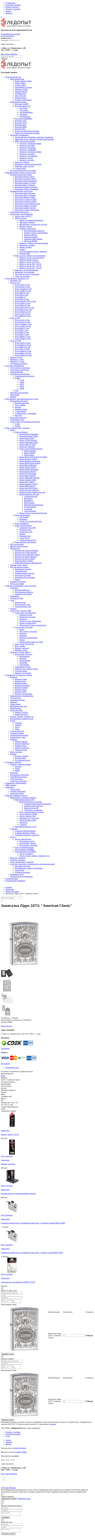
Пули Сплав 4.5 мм (22, 314)
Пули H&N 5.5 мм (22, 328)
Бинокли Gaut (20, 681)
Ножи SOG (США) (27, 482)
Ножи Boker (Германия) (28, 434)
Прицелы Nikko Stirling (33, 239)
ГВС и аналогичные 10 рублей (31, 812)
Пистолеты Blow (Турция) (25, 195)
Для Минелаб (24, 116)
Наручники (14, 395)
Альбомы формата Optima (25, 833)
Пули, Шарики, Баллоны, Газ (17, 278)
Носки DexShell (16, 710)
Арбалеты (14, 588)
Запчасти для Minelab (27, 150)
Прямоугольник (21, 409)
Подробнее (5, 1048)
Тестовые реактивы (22, 872)
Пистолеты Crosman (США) (26, 200)
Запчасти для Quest (27, 154)
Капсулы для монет (17, 858)
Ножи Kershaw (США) (28, 459)
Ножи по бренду (21, 432)
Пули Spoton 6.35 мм (23, 351)
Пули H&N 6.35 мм (22, 347)
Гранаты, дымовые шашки (20, 764)
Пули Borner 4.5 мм (22, 287)
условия (52, 1424)
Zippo (3, 1076)
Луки (12, 600)
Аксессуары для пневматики (21, 214)
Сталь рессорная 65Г (27, 540)
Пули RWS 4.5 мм (22, 299)
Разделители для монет (28, 845)
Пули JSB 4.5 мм (21, 295)
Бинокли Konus (21, 683)
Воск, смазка (20, 646)
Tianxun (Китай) (21, 92)
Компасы (13, 702)
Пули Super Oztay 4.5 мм (24, 307)
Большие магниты (22, 403)
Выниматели (24, 656)
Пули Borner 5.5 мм (22, 322)
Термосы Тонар (21, 750)
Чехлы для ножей (17, 584)
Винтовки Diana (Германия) (26, 181)
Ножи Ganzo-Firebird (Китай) (30, 449)
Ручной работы (30, 507)
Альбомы (14, 829)
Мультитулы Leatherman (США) (27, 555)
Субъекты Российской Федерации (37, 804)
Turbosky (18, 725)
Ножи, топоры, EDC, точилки (17, 428)
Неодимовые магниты (19, 401)
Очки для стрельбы (22, 276)
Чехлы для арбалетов (27, 623)
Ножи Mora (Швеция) (28, 465)
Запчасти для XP (26, 158)
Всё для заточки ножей (19, 567)
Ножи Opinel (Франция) (28, 469)
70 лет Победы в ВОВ (28, 814)
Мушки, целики (25, 227)
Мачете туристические (19, 546)
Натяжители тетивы (27, 617)
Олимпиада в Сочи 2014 (29, 818)
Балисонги (28, 499)
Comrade (18, 723)
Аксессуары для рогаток (24, 644)
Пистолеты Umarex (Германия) (27, 210)
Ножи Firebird (29, 453)
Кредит (8, 1444)
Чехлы (22, 640)
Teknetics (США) (21, 89)
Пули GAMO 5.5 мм (23, 326)
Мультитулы (15, 548)
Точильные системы (23, 575)
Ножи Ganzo (29, 455)
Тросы (17, 426)
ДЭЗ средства (15, 698)
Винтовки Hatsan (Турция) (25, 183)
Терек (17, 729)
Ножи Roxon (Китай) (27, 472)
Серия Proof (19, 870)
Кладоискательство (13, 77)
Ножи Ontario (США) (27, 467)
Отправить (5, 1517)
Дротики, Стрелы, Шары (20, 652)
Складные (28, 509)
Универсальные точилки (24, 573)
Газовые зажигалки (17, 791)
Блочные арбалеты (22, 590)
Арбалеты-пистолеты (23, 594)
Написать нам (6, 1026)
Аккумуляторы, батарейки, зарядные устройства (34, 137)
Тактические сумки (18, 737)
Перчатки (14, 773)
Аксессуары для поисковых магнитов (25, 422)
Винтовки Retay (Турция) (25, 185)
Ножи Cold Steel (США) (28, 442)
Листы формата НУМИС (25, 849)
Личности (23, 822)
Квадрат (18, 407)
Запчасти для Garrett (27, 148)
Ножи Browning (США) (28, 436)
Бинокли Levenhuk (22, 685)
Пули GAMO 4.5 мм (23, 291)
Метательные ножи (22, 515)
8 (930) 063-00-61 (7, 36)
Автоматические (30, 496)
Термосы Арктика (22, 748)
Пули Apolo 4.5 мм (22, 285)
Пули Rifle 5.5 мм (22, 332)
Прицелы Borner (30, 235)
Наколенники (15, 708)
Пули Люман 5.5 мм (23, 339)
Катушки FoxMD (21, 104)
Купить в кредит (12, 7)
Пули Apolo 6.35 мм (23, 343)
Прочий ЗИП (24, 254)
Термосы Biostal (21, 742)
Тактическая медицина (19, 735)
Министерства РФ (31, 808)
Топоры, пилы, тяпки (18, 565)
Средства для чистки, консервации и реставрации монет (32, 864)
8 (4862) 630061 (21, 1452)
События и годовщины (33, 810)
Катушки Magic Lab (22, 106)
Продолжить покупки (9, 1499)
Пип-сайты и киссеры (28, 631)
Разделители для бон (27, 843)
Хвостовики (24, 665)
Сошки (22, 249)
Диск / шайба (20, 405)
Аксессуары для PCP (23, 216)
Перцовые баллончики (19, 393)
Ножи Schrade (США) (28, 480)
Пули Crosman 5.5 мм (23, 324)
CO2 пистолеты (16, 779)
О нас (8, 1436)
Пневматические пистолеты (21, 191)
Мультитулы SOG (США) (25, 559)
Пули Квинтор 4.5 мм (23, 310)
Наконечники (24, 661)
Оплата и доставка (13, 9)
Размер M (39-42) (21, 715)
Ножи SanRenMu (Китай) (29, 478)
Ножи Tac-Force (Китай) (29, 490)
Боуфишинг (14, 596)
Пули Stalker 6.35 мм (23, 353)
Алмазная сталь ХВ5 (27, 528)
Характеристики (12, 1068)
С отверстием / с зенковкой (25, 413)
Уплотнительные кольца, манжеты (33, 251)
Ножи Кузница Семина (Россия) (32, 492)
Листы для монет (26, 854)
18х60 (21, 388)
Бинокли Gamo (21, 679)
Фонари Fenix (20, 758)
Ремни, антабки (25, 247)
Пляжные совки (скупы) (24, 166)
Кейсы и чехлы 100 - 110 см (30, 264)
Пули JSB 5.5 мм (21, 330)
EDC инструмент (17, 544)
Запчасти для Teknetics (28, 156)
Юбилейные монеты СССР (25, 827)
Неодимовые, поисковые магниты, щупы (22, 399)
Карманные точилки (23, 569)
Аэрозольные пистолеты (24, 376)
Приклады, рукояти (27, 245)
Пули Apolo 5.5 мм (22, 320)
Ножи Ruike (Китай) (27, 476)
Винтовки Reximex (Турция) (26, 187)
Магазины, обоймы (27, 222)
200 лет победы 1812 (27, 816)
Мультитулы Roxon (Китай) (26, 557)
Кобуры (13, 397)
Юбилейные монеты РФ (24, 800)
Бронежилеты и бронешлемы (21, 696)
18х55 (21, 386)
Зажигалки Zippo (17, 793)
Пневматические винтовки (21, 175)
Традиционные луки (23, 607)
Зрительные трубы (17, 700)
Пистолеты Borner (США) (25, 197)
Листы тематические (23, 839)
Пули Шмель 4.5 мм (23, 316)
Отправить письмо (8, 1534)
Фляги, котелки (16, 752)
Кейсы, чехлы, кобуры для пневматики (30, 256)
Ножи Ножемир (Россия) (29, 494)
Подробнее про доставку (11, 34)
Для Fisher (23, 108)
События (23, 825)
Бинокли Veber (21, 692)
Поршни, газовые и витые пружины (33, 243)
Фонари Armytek (21, 756)
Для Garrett (23, 110)
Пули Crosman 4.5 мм (23, 289)
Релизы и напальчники (28, 638)
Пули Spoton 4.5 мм (22, 303)
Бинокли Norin (21, 690)
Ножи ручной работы (23, 526)
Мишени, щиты (21, 650)
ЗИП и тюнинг (21, 218)
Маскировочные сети (18, 706)
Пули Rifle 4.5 (20, 297)
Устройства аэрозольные (20, 374)
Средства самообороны (15, 366)
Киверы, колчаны (22, 648)
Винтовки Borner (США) (25, 177)
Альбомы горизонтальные (25, 831)
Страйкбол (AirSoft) (13, 762)
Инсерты (23, 658)
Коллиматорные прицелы (34, 231)
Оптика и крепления (27, 229)
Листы (12, 837)
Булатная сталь (25, 530)
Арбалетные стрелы (23, 667)
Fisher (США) (20, 83)
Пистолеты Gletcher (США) (25, 202)
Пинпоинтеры (20, 98)
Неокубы (18, 415)
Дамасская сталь (25, 532)
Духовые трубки (16, 598)
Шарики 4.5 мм (16, 357)
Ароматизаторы (12, 879)
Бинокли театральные (23, 694)
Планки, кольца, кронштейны (36, 233)
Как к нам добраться (9, 54)
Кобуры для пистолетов (28, 260)
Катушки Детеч (21, 123)
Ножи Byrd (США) (26, 438)
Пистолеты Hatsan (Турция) (26, 206)
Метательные (29, 503)
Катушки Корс (20, 125)
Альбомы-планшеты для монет (27, 835)
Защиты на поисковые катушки (27, 133)
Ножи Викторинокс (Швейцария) (28, 563)
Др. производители (22, 760)
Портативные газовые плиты (21, 719)
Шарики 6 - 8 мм (16, 359)
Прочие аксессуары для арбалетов (32, 625)
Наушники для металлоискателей (28, 164)
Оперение (23, 663)
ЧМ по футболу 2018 (27, 820)
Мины (17, 771)
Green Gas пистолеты (18, 781)
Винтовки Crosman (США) (25, 179)
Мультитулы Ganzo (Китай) (25, 553)
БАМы (17, 378)
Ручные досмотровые (23, 100)
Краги (21, 629)
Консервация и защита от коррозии (29, 868)
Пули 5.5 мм (15, 318)
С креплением (20, 411)
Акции (8, 11)
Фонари (13, 754)
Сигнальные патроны (18, 364)
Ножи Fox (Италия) (27, 447)
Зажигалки (10, 787)
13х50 (21, 380)
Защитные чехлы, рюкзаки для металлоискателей (34, 139)
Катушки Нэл (20, 129)
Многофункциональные (33, 505)
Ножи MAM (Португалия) (29, 463)
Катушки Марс (21, 127)
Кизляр (22, 534)
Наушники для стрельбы (24, 272)
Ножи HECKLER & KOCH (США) (33, 457)
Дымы (17, 768)
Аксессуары (15, 789)
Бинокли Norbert (21, 688)
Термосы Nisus (20, 746)
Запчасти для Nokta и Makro (30, 152)
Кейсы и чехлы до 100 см (29, 262)
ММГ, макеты (11, 785)
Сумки (17, 424)
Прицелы (23, 619)
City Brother (24, 517)
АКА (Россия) (20, 96)
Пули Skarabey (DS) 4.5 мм (25, 301)
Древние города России (33, 806)
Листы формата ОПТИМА (25, 852)
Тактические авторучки (19, 370)
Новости (9, 13)
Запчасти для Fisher (27, 146)
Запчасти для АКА (26, 160)
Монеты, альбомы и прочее (16, 795)
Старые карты (20, 168)
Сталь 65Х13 (24, 538)
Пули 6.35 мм (15, 341)
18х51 (21, 384)
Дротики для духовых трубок (26, 669)
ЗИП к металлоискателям (25, 141)
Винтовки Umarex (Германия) (26, 189)
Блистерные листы (26, 841)
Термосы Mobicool (22, 744)
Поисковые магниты (18, 418)
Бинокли (13, 677)
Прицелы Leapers (31, 237)
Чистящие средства (22, 866)
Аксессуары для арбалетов (25, 613)
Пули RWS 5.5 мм (22, 334)
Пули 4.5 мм (15, 283)
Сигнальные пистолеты (19, 212)
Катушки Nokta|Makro (23, 119)
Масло (17, 580)
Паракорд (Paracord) (18, 582)
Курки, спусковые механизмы (31, 220)
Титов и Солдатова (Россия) (30, 521)
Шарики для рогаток (23, 673)
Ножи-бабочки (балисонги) (25, 542)
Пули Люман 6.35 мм (23, 355)
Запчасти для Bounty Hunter (30, 143)
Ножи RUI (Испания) (27, 474)
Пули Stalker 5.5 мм (22, 337)
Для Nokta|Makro (26, 112)
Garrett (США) (20, 85)
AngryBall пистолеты (18, 777)
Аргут (17, 727)
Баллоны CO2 (15, 280)
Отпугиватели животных (20, 368)
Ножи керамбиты (22, 523)
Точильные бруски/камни (25, 577)
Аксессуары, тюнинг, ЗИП (20, 611)
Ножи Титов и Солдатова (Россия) (33, 513)
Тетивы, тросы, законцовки (30, 621)
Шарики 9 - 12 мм (17, 361)
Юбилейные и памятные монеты (23, 798)
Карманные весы (17, 874)
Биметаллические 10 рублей (30, 802)
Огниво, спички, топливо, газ (22, 717)
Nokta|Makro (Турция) (23, 87)
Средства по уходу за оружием (27, 274)
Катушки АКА (21, 121)
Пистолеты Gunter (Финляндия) (27, 204)
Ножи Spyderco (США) (28, 484)
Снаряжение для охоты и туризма (19, 675)
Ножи (12, 430)
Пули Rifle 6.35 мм (22, 349)
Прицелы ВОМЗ (30, 241)
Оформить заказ (7, 1354)
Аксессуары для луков (23, 627)
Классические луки (22, 604)
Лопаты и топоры (22, 162)
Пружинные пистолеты (19, 775)
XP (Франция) (20, 94)
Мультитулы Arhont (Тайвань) (26, 550)
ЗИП (17, 391)
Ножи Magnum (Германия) (29, 461)
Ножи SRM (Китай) (27, 486)
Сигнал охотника (17, 731)
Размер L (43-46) (21, 712)
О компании (10, 3)
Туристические (30, 511)
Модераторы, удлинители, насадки (33, 224)
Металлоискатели (17, 79)
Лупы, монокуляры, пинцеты (21, 862)
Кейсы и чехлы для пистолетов (31, 258)
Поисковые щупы (17, 420)
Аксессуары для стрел (23, 654)
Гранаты (18, 766)
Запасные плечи (25, 615)
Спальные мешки (17, 733)
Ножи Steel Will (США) (28, 488)
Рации (12, 721)
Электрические (21, 571)
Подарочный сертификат (15, 881)
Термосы (13, 739)
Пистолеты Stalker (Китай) (25, 208)
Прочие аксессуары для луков (31, 642)
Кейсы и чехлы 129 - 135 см (30, 268)
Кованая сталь (25, 536)
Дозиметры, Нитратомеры (16, 783)
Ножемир (23, 519)
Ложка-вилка (15, 704)
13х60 (21, 382)
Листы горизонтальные (24, 847)
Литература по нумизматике (21, 876)
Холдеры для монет (18, 860)
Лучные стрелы (21, 671)
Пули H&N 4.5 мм (22, 293)
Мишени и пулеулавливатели (26, 270)
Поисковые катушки (18, 102)
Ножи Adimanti (30, 451)
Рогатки (13, 609)
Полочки (23, 634)
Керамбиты (28, 501)
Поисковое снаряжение (19, 135)
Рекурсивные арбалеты (24, 592)
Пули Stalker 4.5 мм (22, 305)
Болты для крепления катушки (27, 131)
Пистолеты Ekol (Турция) (25, 193)
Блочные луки (20, 602)
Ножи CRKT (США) (27, 445)
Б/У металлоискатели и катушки (23, 170)
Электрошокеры (16, 372)
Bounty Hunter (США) (23, 81)
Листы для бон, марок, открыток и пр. (34, 856)
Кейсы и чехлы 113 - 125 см (30, 266)
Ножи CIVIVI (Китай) (28, 440)
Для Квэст (23, 114)
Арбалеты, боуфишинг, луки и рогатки (21, 586)
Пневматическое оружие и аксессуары (21, 173)
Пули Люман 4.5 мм (23, 312)
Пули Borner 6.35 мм (23, 345)
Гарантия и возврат (13, 5)
